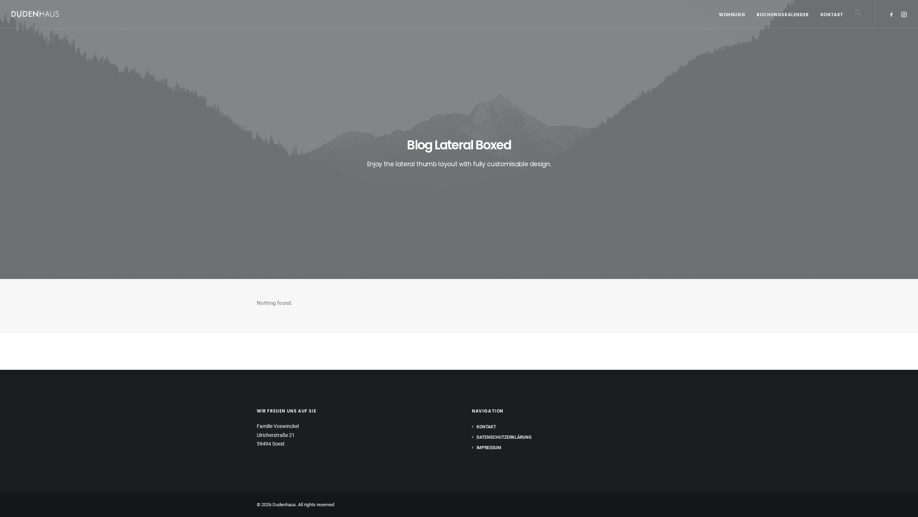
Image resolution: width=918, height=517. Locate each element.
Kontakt (831, 14)
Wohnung (732, 14)
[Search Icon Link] (856, 23)
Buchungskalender (783, 14)
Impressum (489, 447)
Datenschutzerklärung (504, 437)
